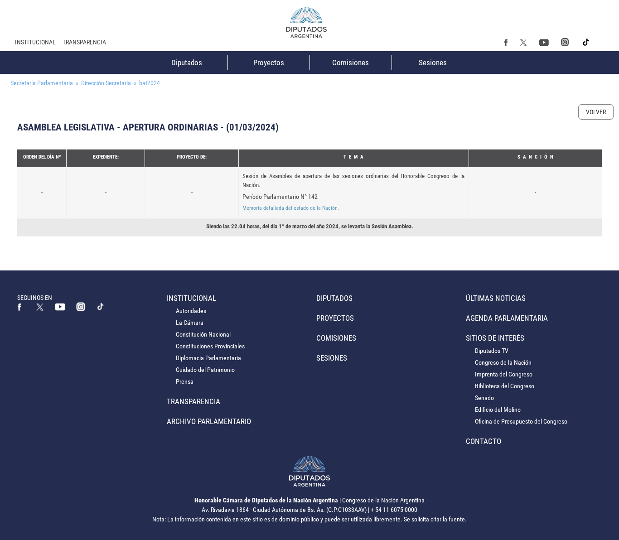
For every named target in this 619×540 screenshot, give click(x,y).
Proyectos (268, 62)
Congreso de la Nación (503, 362)
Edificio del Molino (498, 409)
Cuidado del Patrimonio (205, 369)
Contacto (483, 441)
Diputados (186, 62)
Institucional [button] (35, 42)
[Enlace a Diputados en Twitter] (523, 42)
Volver (596, 112)
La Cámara (189, 322)
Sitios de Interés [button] (495, 337)
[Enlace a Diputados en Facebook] (506, 42)
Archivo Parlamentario (209, 421)
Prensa (184, 381)
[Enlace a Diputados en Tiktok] (586, 42)
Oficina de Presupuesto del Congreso (521, 421)
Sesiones (433, 62)
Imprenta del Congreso (503, 374)
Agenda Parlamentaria (507, 318)
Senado (484, 397)
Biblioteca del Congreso (504, 386)
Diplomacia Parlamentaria (208, 358)
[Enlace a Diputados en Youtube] (544, 42)
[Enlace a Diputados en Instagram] (564, 42)
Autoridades (191, 310)
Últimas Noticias (496, 298)
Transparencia (84, 42)
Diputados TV (491, 350)
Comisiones (350, 62)
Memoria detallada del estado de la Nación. (290, 208)
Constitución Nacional (203, 334)
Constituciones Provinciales (210, 346)
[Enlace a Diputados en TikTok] (101, 306)
